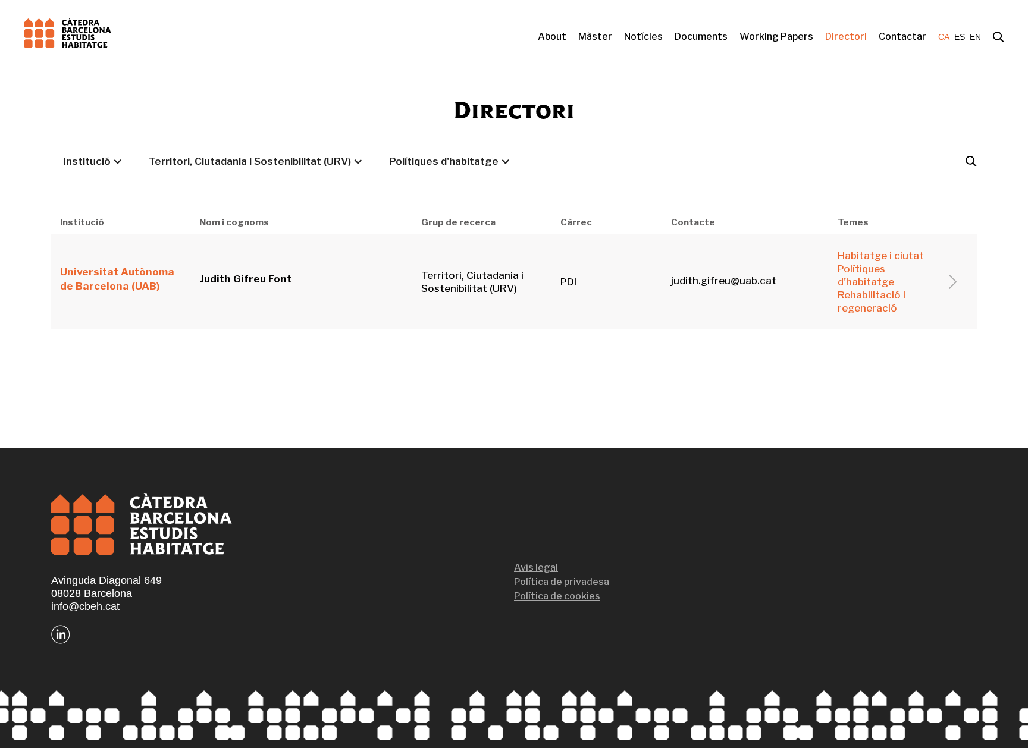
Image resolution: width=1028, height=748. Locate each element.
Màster (595, 36)
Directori (846, 36)
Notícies (643, 36)
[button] (92, 161)
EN (975, 37)
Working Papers (776, 36)
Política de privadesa (561, 581)
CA (943, 37)
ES (959, 37)
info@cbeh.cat (85, 606)
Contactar (902, 36)
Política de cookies (557, 596)
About (552, 36)
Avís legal (536, 567)
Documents (701, 36)
